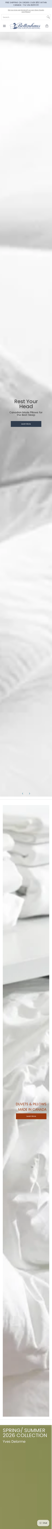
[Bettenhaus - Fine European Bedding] (25, 26)
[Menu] (4, 26)
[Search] (48, 17)
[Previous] (23, 794)
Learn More (26, 424)
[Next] (29, 794)
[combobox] (24, 17)
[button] (47, 26)
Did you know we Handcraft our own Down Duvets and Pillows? (26, 11)
